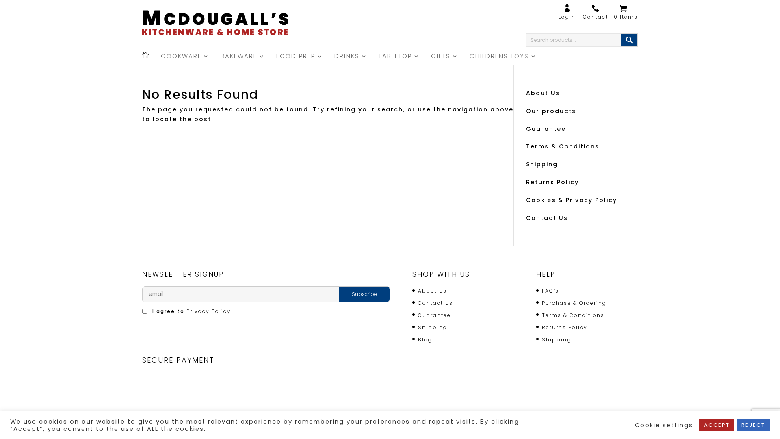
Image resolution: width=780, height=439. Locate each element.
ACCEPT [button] (717, 425)
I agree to (190, 311)
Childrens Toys (499, 56)
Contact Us (547, 218)
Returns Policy (552, 182)
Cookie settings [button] (664, 425)
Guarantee (546, 129)
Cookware (181, 56)
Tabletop (395, 56)
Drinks (347, 56)
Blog (425, 339)
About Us (543, 93)
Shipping (542, 164)
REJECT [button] (753, 425)
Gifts (441, 56)
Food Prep (295, 56)
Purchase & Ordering (574, 303)
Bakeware (239, 56)
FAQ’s (550, 290)
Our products (551, 111)
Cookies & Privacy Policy (571, 200)
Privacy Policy (208, 311)
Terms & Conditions (562, 146)
